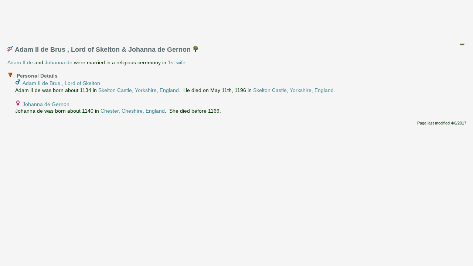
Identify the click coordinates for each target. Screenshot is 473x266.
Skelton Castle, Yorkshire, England (138, 90)
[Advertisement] (236, 19)
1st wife (177, 62)
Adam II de (20, 62)
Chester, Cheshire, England (133, 111)
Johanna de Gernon (46, 104)
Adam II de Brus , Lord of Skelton (61, 83)
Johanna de (58, 62)
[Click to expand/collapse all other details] (461, 44)
